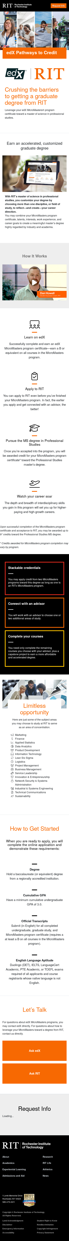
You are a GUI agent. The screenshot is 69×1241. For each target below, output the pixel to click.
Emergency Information (13, 1228)
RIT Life (47, 1162)
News (46, 1175)
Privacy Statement (45, 1232)
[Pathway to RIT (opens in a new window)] (34, 282)
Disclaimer (7, 1224)
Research (48, 1156)
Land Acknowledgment (12, 1220)
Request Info (58, 5)
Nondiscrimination (45, 1224)
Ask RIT (34, 1073)
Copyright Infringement (47, 1228)
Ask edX (34, 1050)
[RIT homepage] (26, 1146)
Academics (8, 1162)
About (5, 1156)
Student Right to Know (47, 1220)
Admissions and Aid (13, 1175)
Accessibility (8, 1232)
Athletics (47, 1169)
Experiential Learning (14, 1169)
